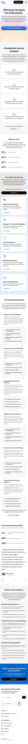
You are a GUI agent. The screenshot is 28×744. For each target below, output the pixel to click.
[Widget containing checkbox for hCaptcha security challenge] (11, 703)
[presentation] (2, 579)
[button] (6, 213)
